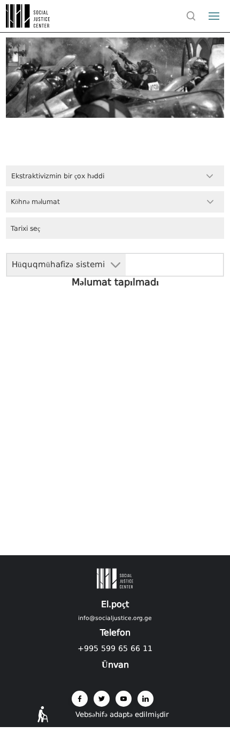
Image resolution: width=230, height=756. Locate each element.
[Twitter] (102, 699)
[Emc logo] (27, 24)
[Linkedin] (145, 699)
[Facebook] (80, 699)
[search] (191, 16)
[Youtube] (124, 699)
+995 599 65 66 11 (115, 648)
